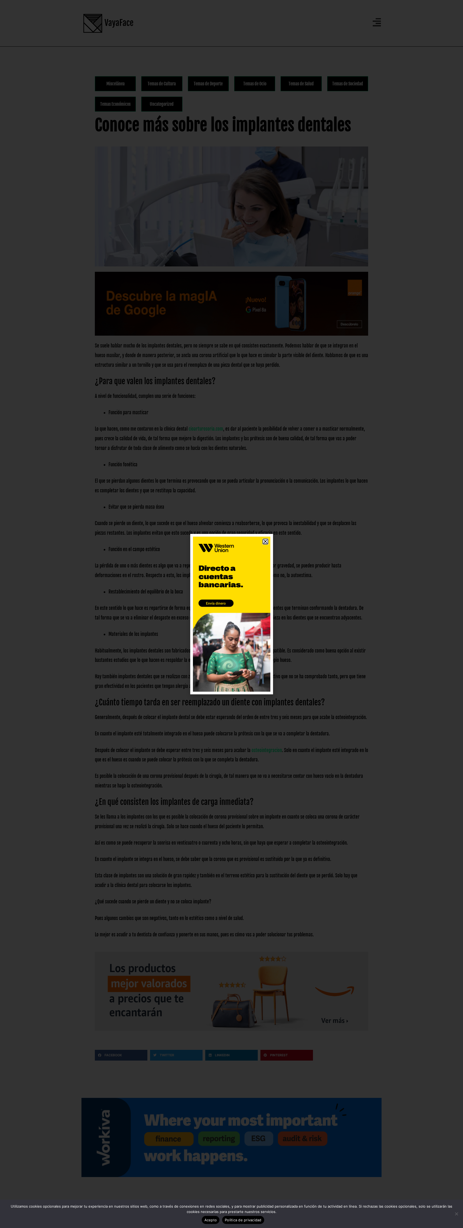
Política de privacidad (243, 1220)
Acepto (210, 1220)
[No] (456, 1213)
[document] (231, 614)
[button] (265, 541)
